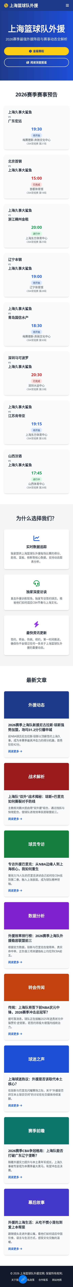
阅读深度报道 (38, 62)
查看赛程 (38, 51)
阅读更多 (13, 751)
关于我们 (16, 1279)
